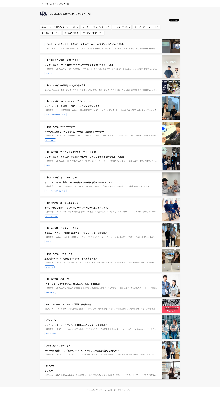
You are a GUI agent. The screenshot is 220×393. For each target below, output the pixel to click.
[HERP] (99, 390)
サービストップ (110, 390)
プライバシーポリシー (125, 390)
